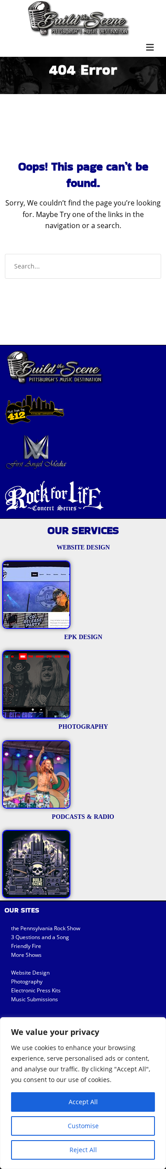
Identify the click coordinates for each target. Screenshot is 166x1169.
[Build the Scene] (78, 18)
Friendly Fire (26, 946)
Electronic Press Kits (36, 990)
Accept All (83, 1102)
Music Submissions (34, 999)
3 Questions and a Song (40, 937)
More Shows (26, 955)
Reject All (83, 1149)
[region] (83, 1093)
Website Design (30, 972)
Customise (83, 1126)
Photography (26, 981)
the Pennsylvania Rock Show (45, 928)
